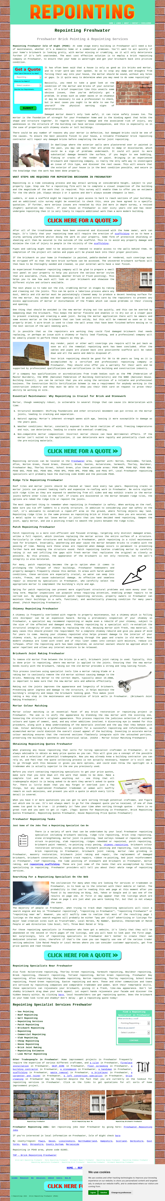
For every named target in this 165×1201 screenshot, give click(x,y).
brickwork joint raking (98, 851)
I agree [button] (93, 1192)
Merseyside (72, 1144)
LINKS (118, 23)
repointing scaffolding (45, 864)
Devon (52, 1141)
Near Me (68, 1178)
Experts (59, 1178)
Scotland (121, 1141)
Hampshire (106, 1141)
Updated (51, 1178)
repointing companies (48, 985)
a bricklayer (99, 1072)
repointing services (26, 1082)
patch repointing (39, 589)
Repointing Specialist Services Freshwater (52, 1005)
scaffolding (122, 234)
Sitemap (15, 1178)
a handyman (105, 1069)
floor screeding (97, 1066)
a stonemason (68, 1069)
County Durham (54, 1144)
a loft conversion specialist (83, 1076)
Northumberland (87, 1141)
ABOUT (126, 23)
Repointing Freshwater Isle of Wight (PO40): (42, 46)
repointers (124, 298)
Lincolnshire (67, 1141)
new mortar (25, 298)
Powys (41, 1141)
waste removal (59, 1072)
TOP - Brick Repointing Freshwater (35, 1155)
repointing (145, 56)
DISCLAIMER (146, 23)
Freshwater (78, 461)
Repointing (19, 183)
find (22, 972)
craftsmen (76, 1063)
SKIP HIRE (58, 1066)
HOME (111, 23)
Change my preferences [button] (121, 1192)
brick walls (100, 696)
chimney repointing (116, 845)
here (61, 995)
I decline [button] (103, 1192)
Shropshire (36, 1144)
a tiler (94, 1063)
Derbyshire (136, 1141)
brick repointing (141, 136)
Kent (24, 1144)
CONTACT (135, 23)
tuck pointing (142, 848)
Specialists (40, 1178)
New (32, 1178)
